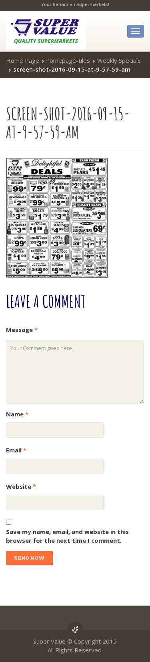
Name (17, 414)
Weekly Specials (119, 60)
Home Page (22, 60)
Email (16, 450)
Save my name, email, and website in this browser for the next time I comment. (67, 536)
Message (22, 330)
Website (21, 486)
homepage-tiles (68, 60)
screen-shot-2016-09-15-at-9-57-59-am (68, 122)
